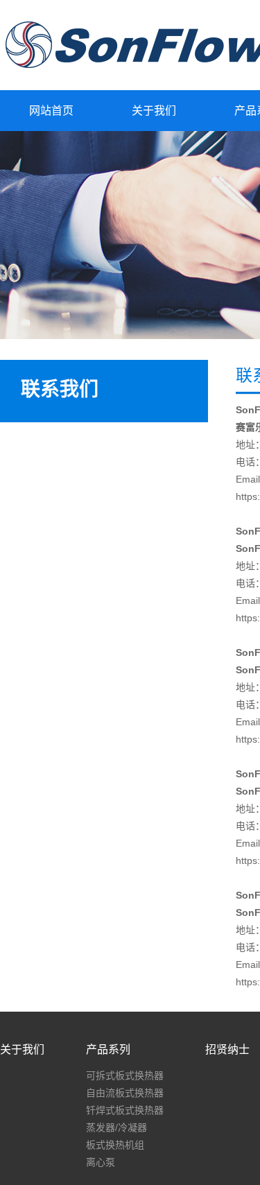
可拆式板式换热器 (125, 1075)
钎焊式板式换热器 (125, 1110)
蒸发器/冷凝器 (116, 1127)
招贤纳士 (227, 1049)
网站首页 (51, 110)
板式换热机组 (115, 1144)
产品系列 (108, 1049)
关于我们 (154, 110)
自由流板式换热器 (125, 1092)
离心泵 (100, 1162)
